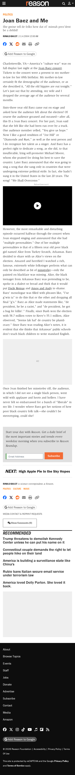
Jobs (5, 677)
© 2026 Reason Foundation (17, 748)
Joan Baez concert (50, 68)
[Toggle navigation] (4, 3)
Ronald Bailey (10, 36)
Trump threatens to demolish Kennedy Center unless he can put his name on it (33, 540)
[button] (71, 3)
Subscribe (54, 456)
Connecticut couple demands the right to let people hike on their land (37, 551)
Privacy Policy (54, 748)
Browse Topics (11, 656)
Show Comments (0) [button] (21, 522)
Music (26, 489)
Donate (7, 684)
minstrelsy (44, 270)
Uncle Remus (16, 288)
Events (7, 663)
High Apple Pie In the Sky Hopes (37, 471)
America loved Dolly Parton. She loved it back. (34, 584)
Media (7, 712)
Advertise (8, 691)
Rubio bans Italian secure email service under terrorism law (33, 573)
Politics (8, 14)
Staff (6, 670)
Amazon (8, 719)
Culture (17, 489)
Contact (7, 705)
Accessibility (40, 748)
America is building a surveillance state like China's (36, 562)
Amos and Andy (41, 288)
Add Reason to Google (21, 54)
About (6, 649)
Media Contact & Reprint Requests (22, 513)
